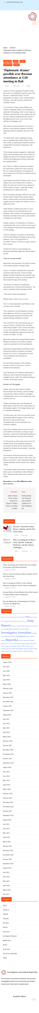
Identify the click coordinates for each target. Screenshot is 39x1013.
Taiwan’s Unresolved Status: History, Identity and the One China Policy (24, 529)
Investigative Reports (10, 936)
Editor (7, 86)
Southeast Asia (26, 640)
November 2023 (8, 806)
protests (28, 636)
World (16, 65)
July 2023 (6, 824)
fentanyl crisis (28, 626)
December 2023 (8, 802)
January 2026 (7, 693)
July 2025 (6, 719)
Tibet (31, 643)
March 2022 (7, 890)
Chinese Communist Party (10, 621)
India (26, 629)
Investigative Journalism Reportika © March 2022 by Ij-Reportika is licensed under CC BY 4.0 (19, 1009)
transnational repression (10, 646)
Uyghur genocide (6, 648)
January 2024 (7, 798)
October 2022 (7, 859)
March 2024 (7, 789)
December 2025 (8, 697)
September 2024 (8, 763)
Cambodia (14, 617)
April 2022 (6, 885)
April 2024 (6, 785)
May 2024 (6, 780)
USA (23, 646)
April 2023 (6, 837)
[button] (10, 26)
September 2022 (8, 863)
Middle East (7, 940)
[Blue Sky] (10, 8)
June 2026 (6, 671)
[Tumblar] (14, 8)
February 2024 (7, 793)
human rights (9, 629)
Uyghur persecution (28, 648)
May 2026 (6, 675)
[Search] (33, 36)
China (27, 616)
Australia (6, 918)
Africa (5, 905)
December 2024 (8, 750)
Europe (5, 927)
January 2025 (7, 745)
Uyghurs (6, 651)
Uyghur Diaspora (29, 646)
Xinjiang (31, 651)
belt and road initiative (6, 617)
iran (32, 633)
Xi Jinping (25, 651)
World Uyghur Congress (16, 651)
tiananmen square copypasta (23, 643)
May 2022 (6, 881)
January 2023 (7, 846)
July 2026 (6, 666)
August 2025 (7, 715)
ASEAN (15, 61)
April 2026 (6, 680)
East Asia (6, 923)
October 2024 (7, 758)
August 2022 (7, 868)
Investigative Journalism (16, 632)
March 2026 (7, 684)
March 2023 (7, 842)
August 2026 (7, 662)
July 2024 (6, 772)
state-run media (9, 643)
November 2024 (8, 754)
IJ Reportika (22, 629)
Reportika (12, 639)
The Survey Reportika (10, 953)
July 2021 (6, 894)
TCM (14, 643)
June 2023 (6, 828)
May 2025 (6, 728)
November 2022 (8, 855)
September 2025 (8, 710)
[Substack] (18, 8)
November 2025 (8, 701)
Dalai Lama (14, 626)
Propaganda (21, 636)
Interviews (6, 931)
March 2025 (7, 737)
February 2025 (7, 741)
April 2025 (6, 732)
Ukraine (19, 646)
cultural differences (22, 621)
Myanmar (7, 636)
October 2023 (7, 811)
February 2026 (7, 688)
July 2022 (6, 872)
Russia (22, 61)
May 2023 (6, 833)
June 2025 (6, 723)
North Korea (13, 636)
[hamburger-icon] (34, 23)
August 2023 (7, 820)
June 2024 (6, 776)
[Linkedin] (6, 8)
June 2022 (6, 877)
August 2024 (7, 767)
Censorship (21, 617)
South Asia (8, 65)
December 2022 (8, 850)
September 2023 (8, 815)
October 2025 (7, 706)
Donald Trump (20, 626)
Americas (7, 61)
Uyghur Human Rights (17, 648)
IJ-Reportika (15, 629)
